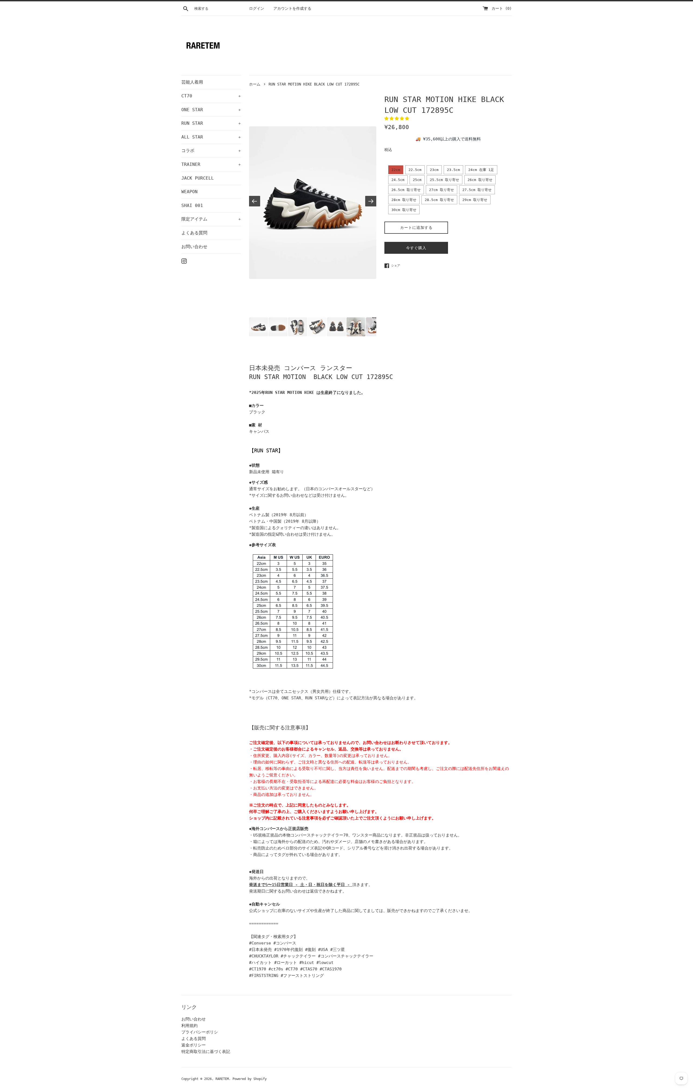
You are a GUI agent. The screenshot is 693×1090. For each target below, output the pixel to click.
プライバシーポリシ (199, 1032)
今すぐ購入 (416, 248)
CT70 (211, 95)
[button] (397, 118)
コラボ (211, 150)
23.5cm (453, 170)
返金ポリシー (193, 1045)
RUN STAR (211, 123)
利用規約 (189, 1025)
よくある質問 (194, 232)
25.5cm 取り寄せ (444, 180)
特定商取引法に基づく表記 (205, 1051)
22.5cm (414, 170)
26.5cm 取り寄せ (406, 190)
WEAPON (189, 191)
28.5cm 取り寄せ (439, 200)
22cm (395, 170)
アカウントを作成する (292, 8)
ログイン (256, 8)
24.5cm (397, 180)
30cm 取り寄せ (403, 210)
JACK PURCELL (197, 178)
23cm (434, 170)
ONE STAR (211, 109)
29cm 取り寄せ (474, 200)
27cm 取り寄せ (441, 190)
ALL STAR (211, 137)
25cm (417, 180)
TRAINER (211, 164)
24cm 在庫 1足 (481, 170)
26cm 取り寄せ (480, 180)
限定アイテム (211, 219)
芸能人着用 (192, 82)
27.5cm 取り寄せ (477, 190)
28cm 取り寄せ (403, 200)
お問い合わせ (194, 246)
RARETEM (222, 1079)
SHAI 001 (192, 205)
